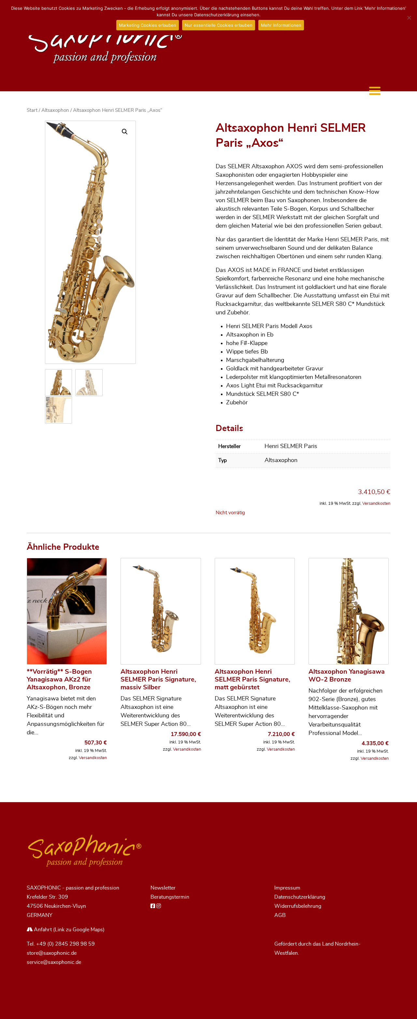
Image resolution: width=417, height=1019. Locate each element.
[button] (125, 132)
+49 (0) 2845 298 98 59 (65, 944)
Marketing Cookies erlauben (147, 25)
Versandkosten (376, 504)
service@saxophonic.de (54, 962)
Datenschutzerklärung (299, 897)
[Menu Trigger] (375, 90)
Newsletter (163, 888)
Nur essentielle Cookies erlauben (218, 25)
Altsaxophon (55, 110)
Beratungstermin (170, 897)
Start (32, 110)
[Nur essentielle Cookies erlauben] (409, 17)
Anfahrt (42, 929)
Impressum (287, 888)
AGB (280, 915)
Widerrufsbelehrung (297, 906)
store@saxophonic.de (52, 953)
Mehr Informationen (281, 25)
